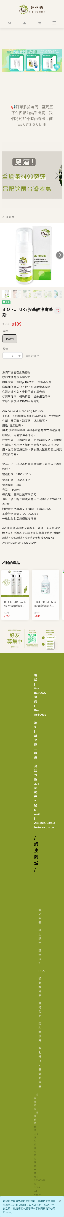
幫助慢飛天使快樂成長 (39, 1067)
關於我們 (39, 916)
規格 (5, 330)
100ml (10, 338)
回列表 (10, 217)
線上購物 (39, 936)
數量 (5, 348)
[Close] (60, 1201)
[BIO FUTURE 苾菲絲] (32, 9)
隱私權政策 (39, 1032)
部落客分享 (39, 987)
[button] (9, 22)
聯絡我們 (39, 1009)
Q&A (41, 970)
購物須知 (39, 957)
